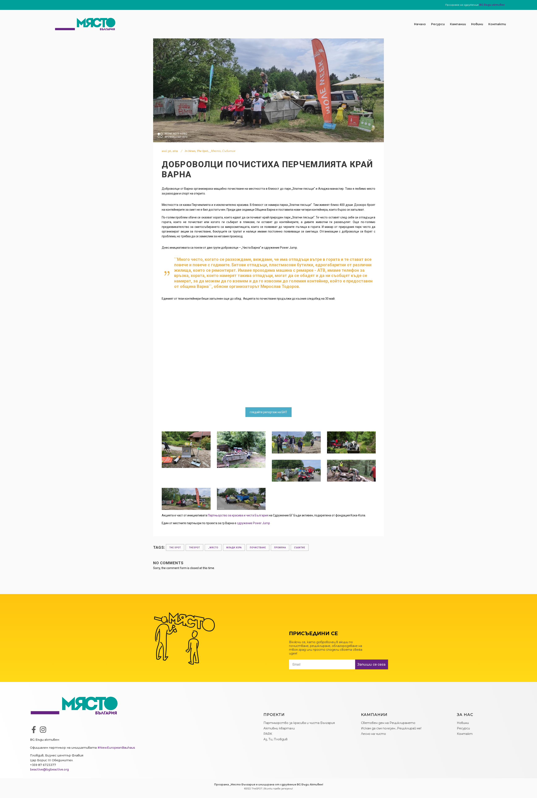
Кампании (458, 24)
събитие (299, 547)
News (191, 151)
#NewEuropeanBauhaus (116, 748)
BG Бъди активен (492, 4)
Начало (420, 24)
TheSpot (194, 547)
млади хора (234, 547)
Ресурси (438, 24)
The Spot (202, 151)
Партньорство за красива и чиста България (238, 515)
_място (213, 547)
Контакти (497, 24)
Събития (228, 151)
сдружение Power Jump (253, 523)
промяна (280, 547)
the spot (175, 547)
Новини (477, 24)
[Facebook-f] (33, 729)
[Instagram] (43, 729)
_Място (215, 151)
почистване (258, 547)
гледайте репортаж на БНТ (268, 412)
